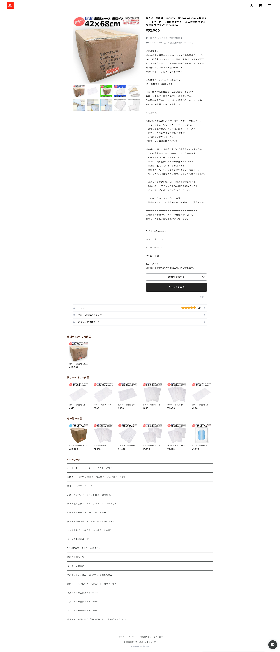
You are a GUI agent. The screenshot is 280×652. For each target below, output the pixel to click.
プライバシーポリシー (126, 637)
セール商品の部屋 (75, 566)
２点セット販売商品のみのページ (83, 592)
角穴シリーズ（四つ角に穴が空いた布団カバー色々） (93, 583)
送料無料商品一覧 (75, 557)
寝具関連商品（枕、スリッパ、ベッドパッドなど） (92, 521)
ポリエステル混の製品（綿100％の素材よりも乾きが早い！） (97, 619)
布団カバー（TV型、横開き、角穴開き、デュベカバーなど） (96, 477)
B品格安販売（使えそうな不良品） (84, 548)
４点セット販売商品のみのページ (83, 601)
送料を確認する (175, 38)
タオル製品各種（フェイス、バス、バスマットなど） (93, 503)
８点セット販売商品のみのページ (83, 610)
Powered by (136, 647)
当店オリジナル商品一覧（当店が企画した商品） (91, 575)
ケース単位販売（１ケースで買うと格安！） (88, 512)
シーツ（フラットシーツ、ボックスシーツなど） (91, 468)
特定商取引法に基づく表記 (151, 637)
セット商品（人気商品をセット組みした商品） (89, 530)
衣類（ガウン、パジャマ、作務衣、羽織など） (89, 494)
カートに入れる (176, 287)
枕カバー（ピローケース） (80, 486)
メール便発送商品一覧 (78, 539)
